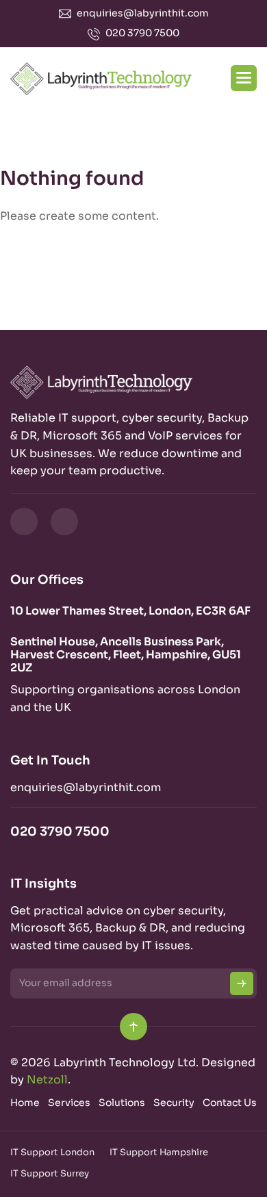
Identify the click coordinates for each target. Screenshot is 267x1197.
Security (173, 1102)
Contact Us (230, 1102)
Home (25, 1102)
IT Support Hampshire (159, 1152)
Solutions (122, 1102)
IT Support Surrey (49, 1173)
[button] (244, 78)
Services (69, 1102)
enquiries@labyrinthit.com (143, 13)
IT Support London (52, 1152)
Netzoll (47, 1079)
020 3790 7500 (142, 33)
